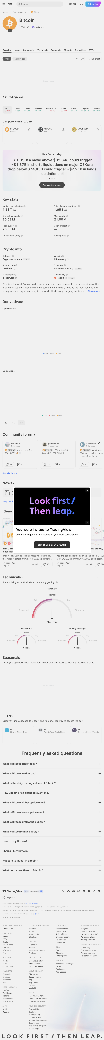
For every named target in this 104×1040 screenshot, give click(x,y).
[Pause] (87, 522)
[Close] (87, 490)
